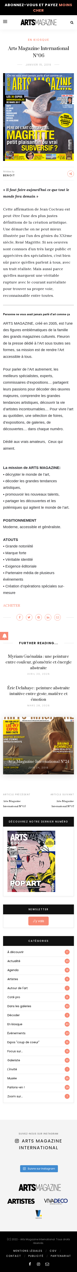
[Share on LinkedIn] (48, 617)
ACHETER (11, 605)
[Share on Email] (57, 617)
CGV (53, 1251)
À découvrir (15, 952)
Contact (13, 1256)
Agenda (12, 970)
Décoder (13, 1015)
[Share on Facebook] (19, 617)
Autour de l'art (17, 988)
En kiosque (38, 40)
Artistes (12, 979)
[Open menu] (5, 21)
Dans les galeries (19, 1006)
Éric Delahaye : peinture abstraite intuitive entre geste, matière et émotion (38, 694)
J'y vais (38, 921)
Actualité (13, 961)
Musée (12, 1078)
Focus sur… (15, 1051)
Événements (16, 1033)
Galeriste (13, 1060)
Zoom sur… (15, 1096)
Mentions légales (28, 1251)
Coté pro (13, 997)
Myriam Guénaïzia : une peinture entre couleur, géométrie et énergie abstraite (39, 662)
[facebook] (30, 1264)
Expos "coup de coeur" (23, 1042)
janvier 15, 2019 (38, 64)
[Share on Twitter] (29, 617)
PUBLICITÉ (36, 1256)
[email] (47, 1264)
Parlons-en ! (16, 1087)
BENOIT (9, 175)
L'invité (12, 1069)
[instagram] (38, 1264)
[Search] (72, 22)
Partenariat (61, 1256)
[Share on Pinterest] (38, 617)
